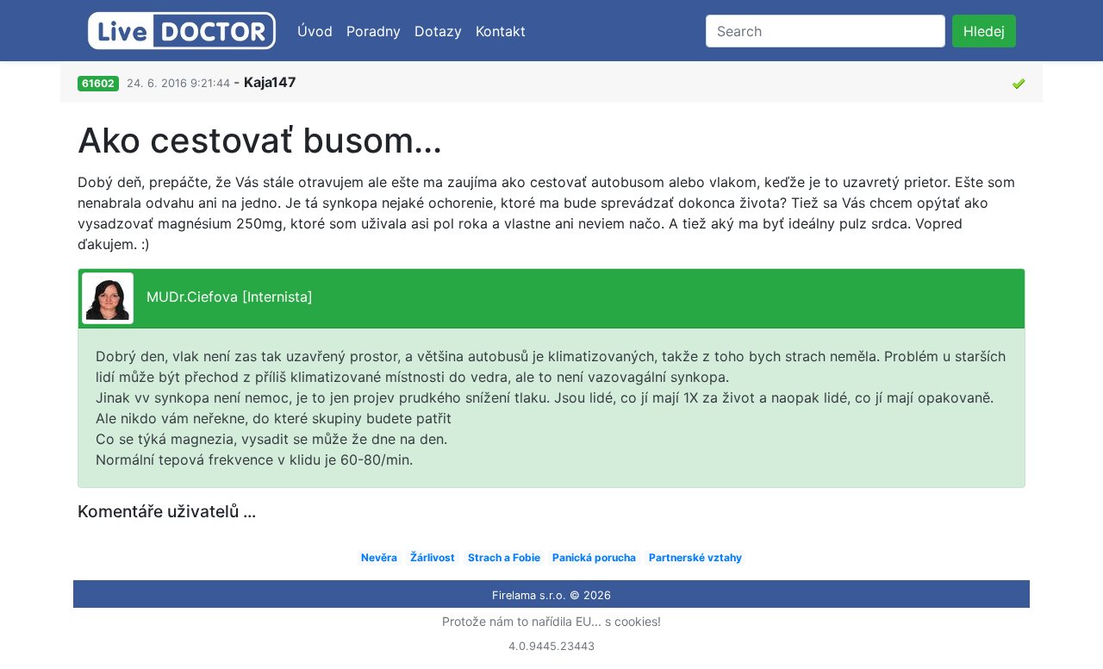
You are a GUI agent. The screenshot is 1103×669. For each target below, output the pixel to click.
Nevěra (379, 557)
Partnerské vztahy (695, 557)
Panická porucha (594, 557)
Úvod (315, 31)
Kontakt (501, 31)
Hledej (984, 31)
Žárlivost (432, 557)
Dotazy (438, 31)
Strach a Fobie (504, 557)
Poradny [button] (373, 31)
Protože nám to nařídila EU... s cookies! (551, 621)
